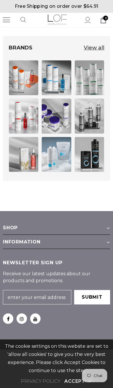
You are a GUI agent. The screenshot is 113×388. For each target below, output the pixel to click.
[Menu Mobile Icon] (6, 19)
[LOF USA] (24, 77)
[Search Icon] (29, 20)
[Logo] (57, 19)
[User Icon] (87, 20)
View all (94, 48)
